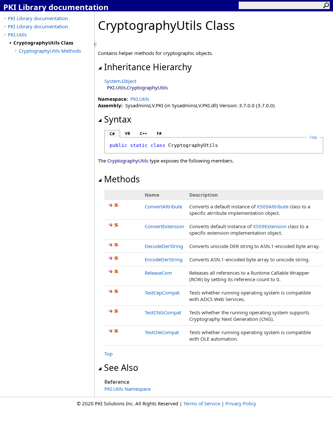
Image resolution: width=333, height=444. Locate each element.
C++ (143, 133)
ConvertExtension (164, 226)
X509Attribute (272, 206)
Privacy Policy (240, 403)
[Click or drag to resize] (96, 44)
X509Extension (269, 226)
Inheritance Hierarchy (148, 67)
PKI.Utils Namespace (127, 388)
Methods (122, 179)
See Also (121, 367)
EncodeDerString (163, 259)
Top (108, 353)
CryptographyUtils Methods (50, 50)
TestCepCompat (162, 292)
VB (127, 133)
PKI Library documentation (38, 18)
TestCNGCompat (163, 312)
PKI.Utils (17, 34)
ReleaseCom (158, 272)
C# (112, 134)
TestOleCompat (162, 332)
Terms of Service (201, 403)
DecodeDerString (164, 246)
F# (159, 133)
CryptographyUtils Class (43, 42)
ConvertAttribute (163, 206)
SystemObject (120, 81)
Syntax (117, 119)
